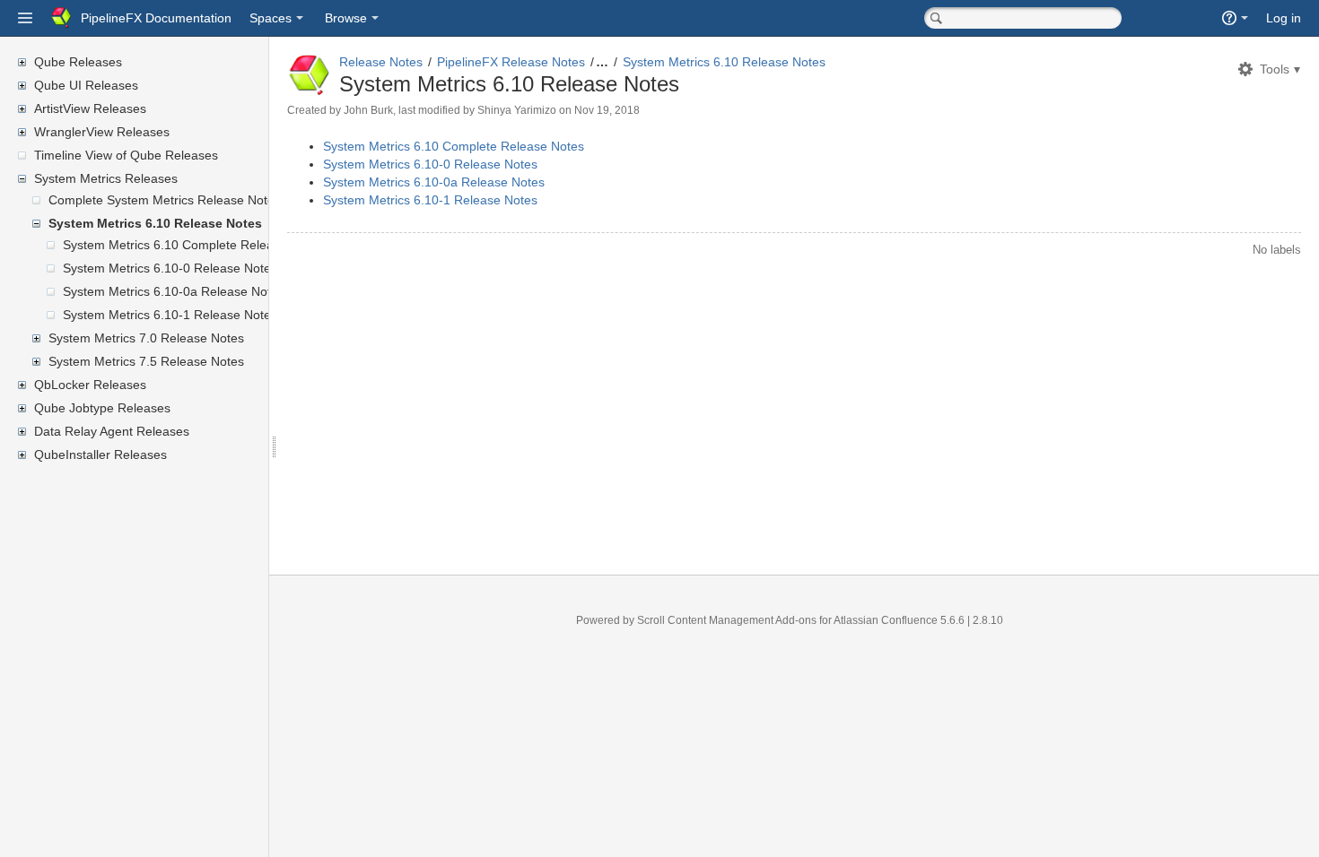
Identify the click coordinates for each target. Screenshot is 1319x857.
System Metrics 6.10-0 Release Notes (170, 268)
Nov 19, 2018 (607, 110)
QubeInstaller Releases (100, 454)
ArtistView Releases (90, 108)
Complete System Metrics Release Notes (164, 200)
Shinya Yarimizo (516, 110)
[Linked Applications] (25, 18)
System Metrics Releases (106, 178)
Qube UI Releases (86, 85)
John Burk (368, 110)
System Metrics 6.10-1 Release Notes (170, 314)
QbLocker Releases (90, 384)
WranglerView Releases (102, 132)
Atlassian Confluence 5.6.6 (900, 620)
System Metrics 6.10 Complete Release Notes (193, 245)
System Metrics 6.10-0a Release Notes (173, 291)
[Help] (1235, 18)
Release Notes (381, 62)
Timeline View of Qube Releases (126, 155)
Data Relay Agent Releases (111, 431)
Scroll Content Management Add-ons (727, 620)
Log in (1283, 18)
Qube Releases (78, 62)
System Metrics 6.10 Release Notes (155, 223)
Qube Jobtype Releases (102, 408)
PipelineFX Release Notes (511, 62)
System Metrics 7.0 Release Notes (146, 338)
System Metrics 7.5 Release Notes (146, 361)
